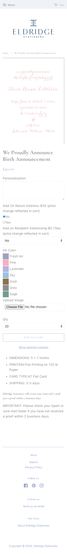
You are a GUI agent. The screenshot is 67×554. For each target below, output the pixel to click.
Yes (8, 222)
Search (33, 462)
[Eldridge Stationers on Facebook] (26, 486)
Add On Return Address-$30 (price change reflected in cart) (29, 208)
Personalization (14, 178)
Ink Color (9, 250)
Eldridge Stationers (45, 546)
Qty (5, 319)
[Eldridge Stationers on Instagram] (41, 486)
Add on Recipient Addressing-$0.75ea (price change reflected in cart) (31, 230)
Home (6, 53)
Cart (61, 4)
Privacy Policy (33, 467)
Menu (11, 4)
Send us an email (33, 506)
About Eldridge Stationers (33, 525)
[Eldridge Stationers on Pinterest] (34, 486)
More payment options (33, 347)
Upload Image (13, 300)
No (7, 217)
